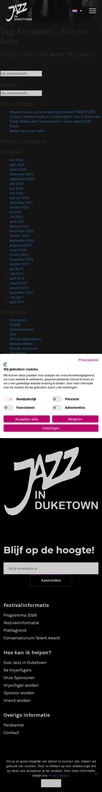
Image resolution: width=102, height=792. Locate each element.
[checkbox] (8, 399)
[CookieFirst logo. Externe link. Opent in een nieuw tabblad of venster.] (5, 364)
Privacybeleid (88, 359)
